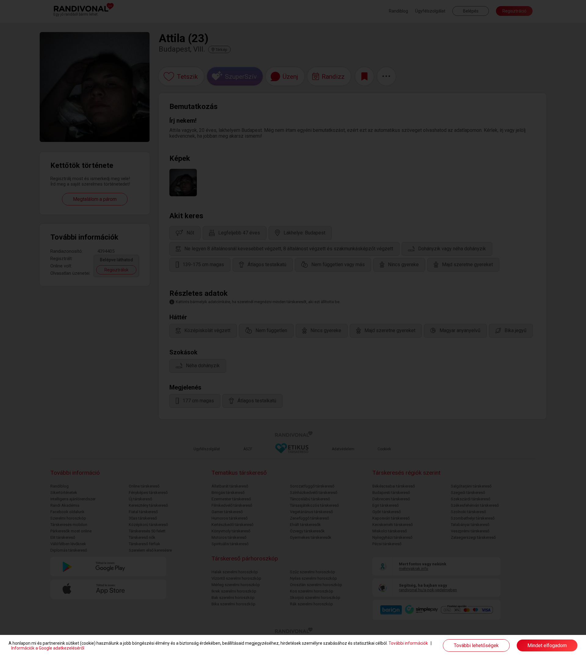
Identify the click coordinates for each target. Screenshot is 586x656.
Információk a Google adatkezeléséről (47, 648)
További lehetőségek (476, 645)
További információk (408, 643)
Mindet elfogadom (547, 645)
